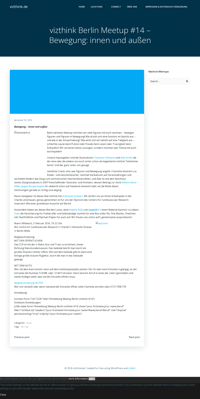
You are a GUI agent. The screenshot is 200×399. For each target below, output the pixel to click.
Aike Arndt (126, 157)
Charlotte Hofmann (104, 157)
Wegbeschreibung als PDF (28, 282)
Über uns (132, 6)
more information (78, 378)
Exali (16, 213)
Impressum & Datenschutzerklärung (166, 6)
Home (82, 6)
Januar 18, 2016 (24, 120)
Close (3, 394)
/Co (95, 209)
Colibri (131, 368)
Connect (116, 6)
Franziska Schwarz (73, 196)
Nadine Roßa (76, 209)
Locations (96, 6)
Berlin (29, 323)
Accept (92, 379)
